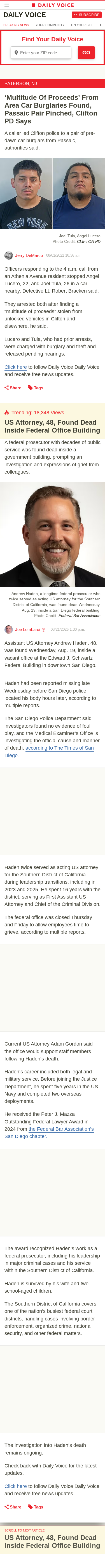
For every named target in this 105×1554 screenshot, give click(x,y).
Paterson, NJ (20, 83)
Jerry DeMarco (29, 255)
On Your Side (82, 25)
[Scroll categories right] (100, 25)
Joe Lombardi (27, 629)
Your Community (50, 25)
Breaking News (16, 25)
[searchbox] (44, 52)
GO (86, 52)
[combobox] (41, 52)
